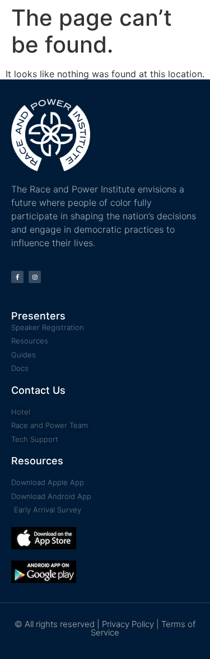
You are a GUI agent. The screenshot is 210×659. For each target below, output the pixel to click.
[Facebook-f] (17, 277)
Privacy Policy (128, 624)
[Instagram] (35, 277)
